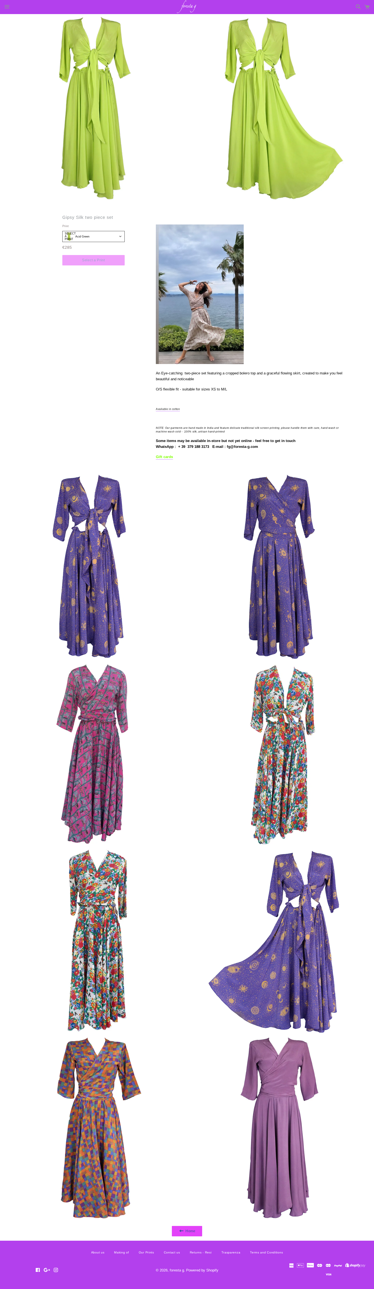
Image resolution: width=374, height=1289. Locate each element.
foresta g (177, 1270)
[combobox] (93, 236)
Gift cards (164, 457)
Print (65, 226)
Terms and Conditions (266, 1252)
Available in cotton (168, 409)
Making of (121, 1252)
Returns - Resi (201, 1252)
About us (98, 1252)
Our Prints (146, 1252)
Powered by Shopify (202, 1270)
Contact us (172, 1252)
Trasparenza (230, 1252)
